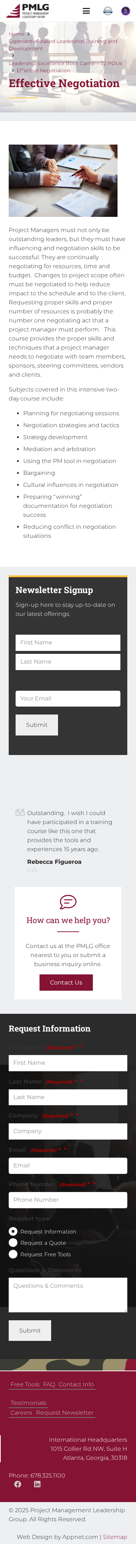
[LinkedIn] (37, 1484)
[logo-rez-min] (27, 11)
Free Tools (25, 1384)
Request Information (48, 1231)
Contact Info (76, 1384)
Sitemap (115, 1537)
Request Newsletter (65, 1412)
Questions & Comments (45, 1270)
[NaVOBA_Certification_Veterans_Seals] (108, 11)
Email (35, 1149)
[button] (86, 10)
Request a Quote (43, 1242)
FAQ (49, 1384)
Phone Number (49, 1184)
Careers (21, 1412)
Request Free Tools (45, 1254)
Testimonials (28, 1402)
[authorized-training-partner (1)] (125, 11)
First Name (43, 1047)
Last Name (43, 1081)
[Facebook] (18, 1484)
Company (41, 1115)
